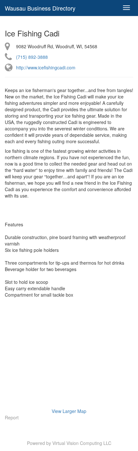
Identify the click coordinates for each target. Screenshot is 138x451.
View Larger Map (69, 411)
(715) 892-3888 (32, 57)
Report (12, 417)
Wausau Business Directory (40, 8)
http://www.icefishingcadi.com (45, 67)
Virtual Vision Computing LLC (81, 443)
